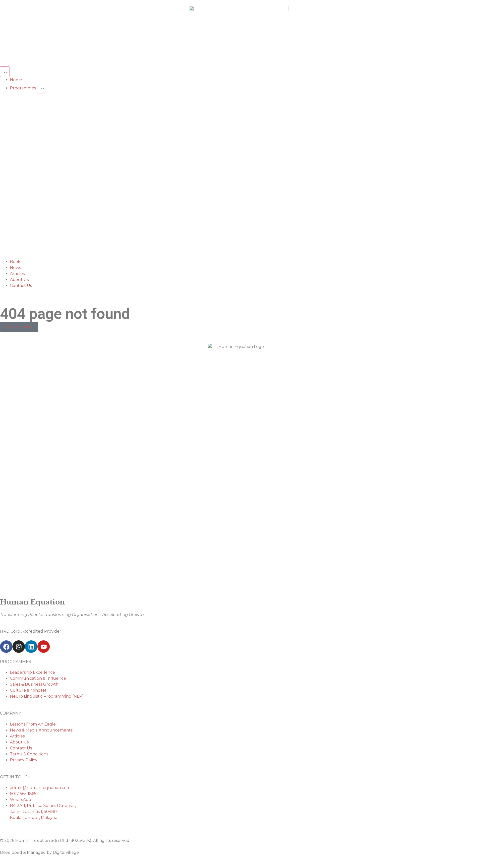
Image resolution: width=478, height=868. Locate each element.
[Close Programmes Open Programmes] (41, 88)
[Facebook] (6, 646)
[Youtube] (43, 646)
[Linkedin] (31, 646)
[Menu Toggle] (4, 72)
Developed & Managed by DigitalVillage (39, 852)
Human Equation (32, 602)
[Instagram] (18, 646)
